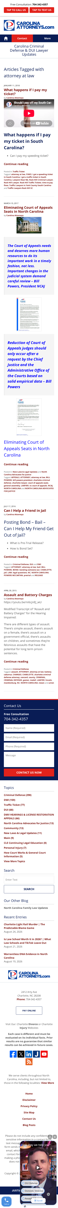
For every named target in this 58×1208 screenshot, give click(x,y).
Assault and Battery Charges (28, 594)
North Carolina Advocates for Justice (25, 473)
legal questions (20, 572)
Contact (22, 38)
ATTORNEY (25, 477)
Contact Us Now (29, 772)
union (51, 683)
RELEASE (39, 575)
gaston (26, 680)
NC (29, 572)
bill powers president (22, 480)
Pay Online (29, 1010)
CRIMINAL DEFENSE (13, 680)
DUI (31, 564)
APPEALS (15, 477)
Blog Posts (29, 1125)
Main (9, 838)
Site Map (29, 1112)
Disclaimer (29, 1100)
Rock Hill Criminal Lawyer (41, 180)
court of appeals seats (38, 483)
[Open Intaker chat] (25, 1206)
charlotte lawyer (19, 483)
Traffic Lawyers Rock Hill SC (20, 188)
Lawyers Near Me (20, 180)
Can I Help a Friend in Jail (25, 510)
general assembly (12, 485)
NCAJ (50, 485)
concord (24, 677)
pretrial (27, 575)
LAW (10, 572)
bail (39, 567)
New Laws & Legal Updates (25, 472)
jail (5, 572)
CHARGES (17, 674)
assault (14, 671)
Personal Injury (15, 847)
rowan (41, 683)
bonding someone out (29, 569)
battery (48, 671)
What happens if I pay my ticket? (25, 91)
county (32, 677)
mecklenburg (10, 683)
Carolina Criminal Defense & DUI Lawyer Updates (29, 25)
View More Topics (14, 861)
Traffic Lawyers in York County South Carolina (30, 185)
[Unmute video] (38, 1168)
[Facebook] (13, 1054)
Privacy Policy (29, 1106)
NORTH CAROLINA (12, 488)
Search (29, 889)
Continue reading (16, 164)
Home (5, 38)
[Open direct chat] (50, 1137)
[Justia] (36, 1054)
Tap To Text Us (41, 10)
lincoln (48, 680)
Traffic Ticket (19, 171)
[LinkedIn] (28, 1054)
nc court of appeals (38, 485)
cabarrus (8, 674)
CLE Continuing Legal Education (25, 843)
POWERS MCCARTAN (13, 575)
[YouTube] (44, 1054)
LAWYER (25, 485)
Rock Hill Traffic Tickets (30, 182)
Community (14, 828)
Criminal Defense (21, 564)
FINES (29, 174)
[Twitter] (20, 1054)
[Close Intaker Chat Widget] (55, 1137)
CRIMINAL (40, 677)
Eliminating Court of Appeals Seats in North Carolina (28, 209)
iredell (33, 680)
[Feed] (29, 1061)
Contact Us (29, 1118)
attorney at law (18, 174)
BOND (16, 569)
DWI (39, 564)
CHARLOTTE (46, 569)
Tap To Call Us (16, 10)
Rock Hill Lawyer (11, 182)
